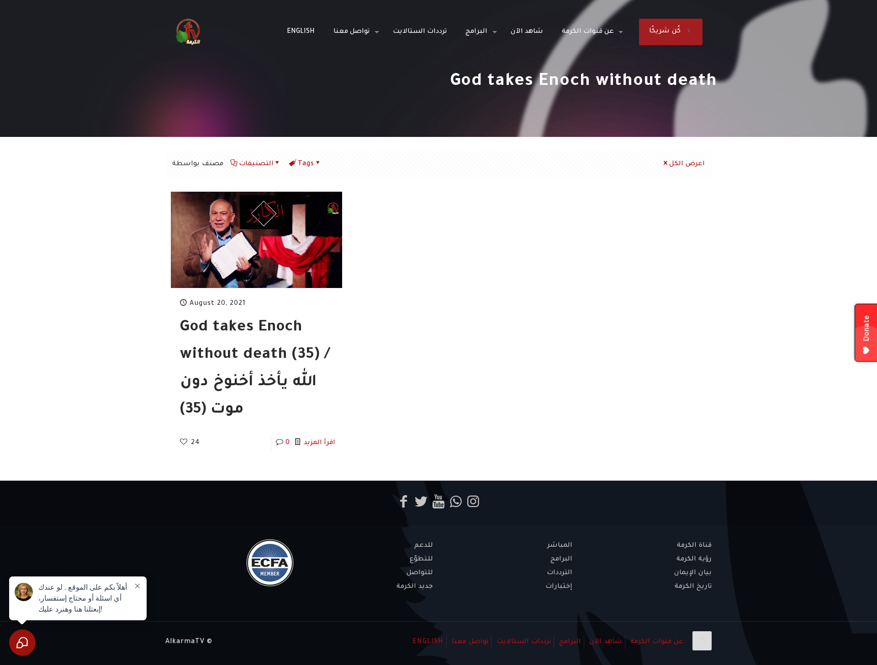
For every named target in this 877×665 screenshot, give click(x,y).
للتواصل (420, 573)
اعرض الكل (687, 164)
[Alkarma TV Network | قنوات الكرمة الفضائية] (187, 32)
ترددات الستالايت (524, 642)
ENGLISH (428, 642)
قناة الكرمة (694, 546)
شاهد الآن (605, 642)
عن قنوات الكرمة (656, 642)
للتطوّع (421, 559)
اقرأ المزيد (319, 443)
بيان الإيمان (693, 573)
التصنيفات (256, 164)
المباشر (559, 546)
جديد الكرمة (414, 587)
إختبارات (558, 587)
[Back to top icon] (702, 640)
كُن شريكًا (665, 31)
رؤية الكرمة (694, 559)
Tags (306, 164)
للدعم (423, 546)
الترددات (559, 573)
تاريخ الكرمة (693, 587)
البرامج (561, 559)
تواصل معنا (470, 642)
